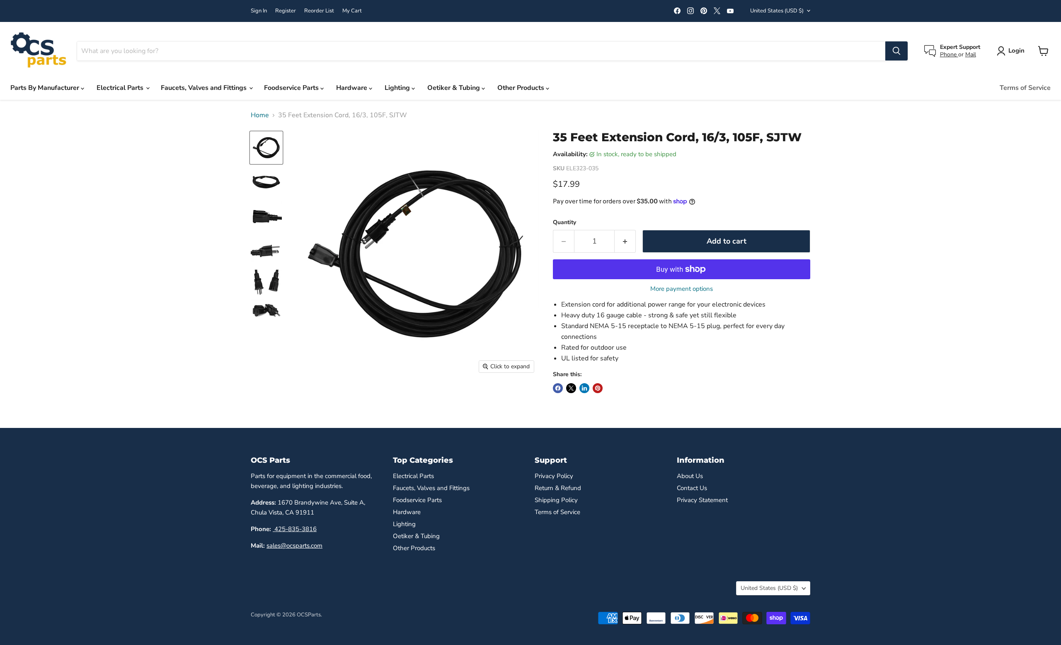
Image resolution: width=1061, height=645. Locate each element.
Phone (949, 54)
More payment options (681, 288)
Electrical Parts (121, 87)
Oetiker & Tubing (454, 87)
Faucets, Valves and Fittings (204, 87)
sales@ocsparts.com (294, 545)
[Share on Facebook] (558, 388)
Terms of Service (1025, 87)
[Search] (896, 50)
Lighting (398, 87)
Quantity (564, 222)
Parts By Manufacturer (45, 87)
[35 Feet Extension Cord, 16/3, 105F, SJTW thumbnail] (266, 147)
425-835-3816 (295, 529)
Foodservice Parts (292, 87)
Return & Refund (558, 488)
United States (777, 10)
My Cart (352, 11)
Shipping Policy (556, 500)
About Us (690, 476)
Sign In (259, 11)
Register (285, 11)
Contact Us (692, 488)
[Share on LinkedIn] (584, 388)
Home (260, 115)
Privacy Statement (702, 500)
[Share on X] (571, 388)
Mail (970, 54)
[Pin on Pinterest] (598, 388)
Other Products (521, 87)
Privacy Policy (554, 476)
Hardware (352, 87)
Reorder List (319, 11)
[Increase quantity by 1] (625, 241)
